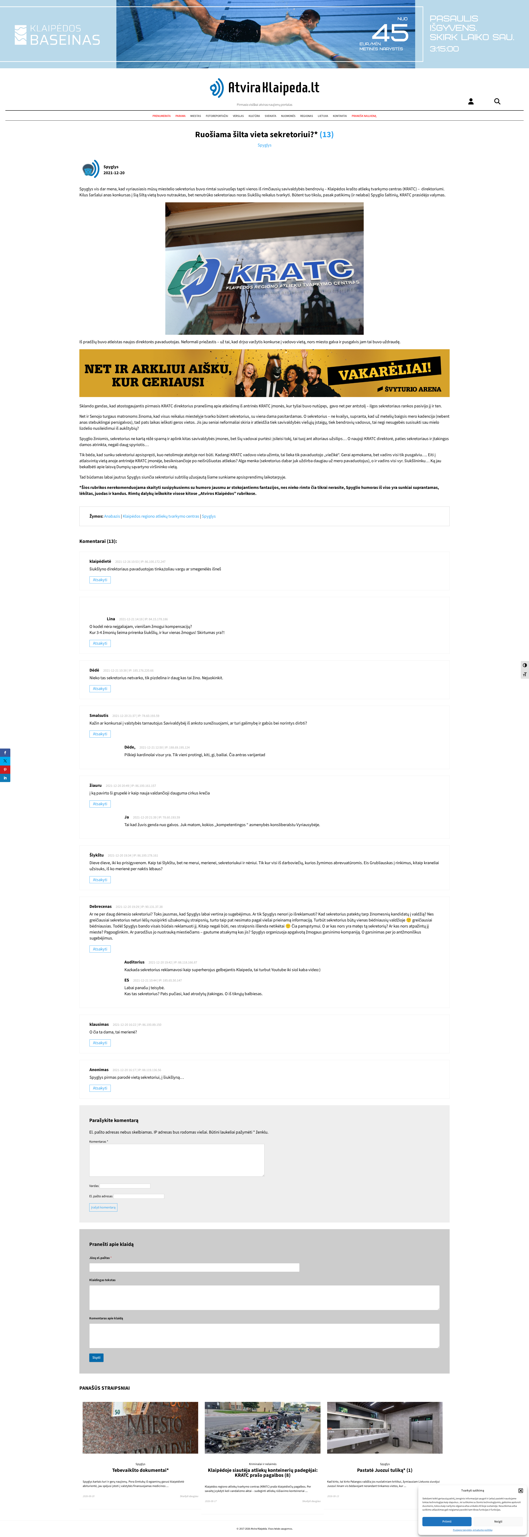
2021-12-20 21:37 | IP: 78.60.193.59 (135, 716)
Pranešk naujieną (364, 116)
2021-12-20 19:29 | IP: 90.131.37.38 (139, 907)
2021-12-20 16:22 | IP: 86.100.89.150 (137, 1024)
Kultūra (254, 116)
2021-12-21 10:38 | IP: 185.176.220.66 (128, 670)
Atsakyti (100, 580)
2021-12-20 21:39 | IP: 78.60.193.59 (156, 817)
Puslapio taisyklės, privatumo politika (472, 1530)
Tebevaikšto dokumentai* (140, 1470)
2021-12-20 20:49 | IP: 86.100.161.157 (131, 785)
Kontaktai (340, 116)
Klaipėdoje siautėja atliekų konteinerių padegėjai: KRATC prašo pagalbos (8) (263, 1473)
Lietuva (323, 116)
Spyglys (265, 145)
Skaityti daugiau (189, 1496)
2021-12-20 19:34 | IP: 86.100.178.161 (133, 855)
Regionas (306, 116)
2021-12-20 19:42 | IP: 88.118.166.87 (173, 962)
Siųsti (96, 1357)
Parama (180, 116)
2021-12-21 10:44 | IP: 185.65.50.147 (157, 980)
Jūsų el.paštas (100, 1258)
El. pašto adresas (101, 1196)
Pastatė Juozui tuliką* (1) (384, 1470)
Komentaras (98, 1141)
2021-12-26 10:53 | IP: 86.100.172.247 (140, 561)
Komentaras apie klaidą (106, 1318)
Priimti (447, 1521)
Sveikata (270, 116)
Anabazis (112, 516)
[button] (521, 1491)
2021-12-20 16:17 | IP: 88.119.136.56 (137, 1070)
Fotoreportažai (217, 116)
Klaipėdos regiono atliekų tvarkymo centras (161, 516)
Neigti (498, 1521)
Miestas (195, 116)
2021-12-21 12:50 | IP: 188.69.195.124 (164, 747)
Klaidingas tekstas (102, 1280)
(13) (326, 134)
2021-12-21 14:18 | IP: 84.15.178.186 (143, 619)
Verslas (238, 116)
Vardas (94, 1186)
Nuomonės (288, 116)
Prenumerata (162, 116)
